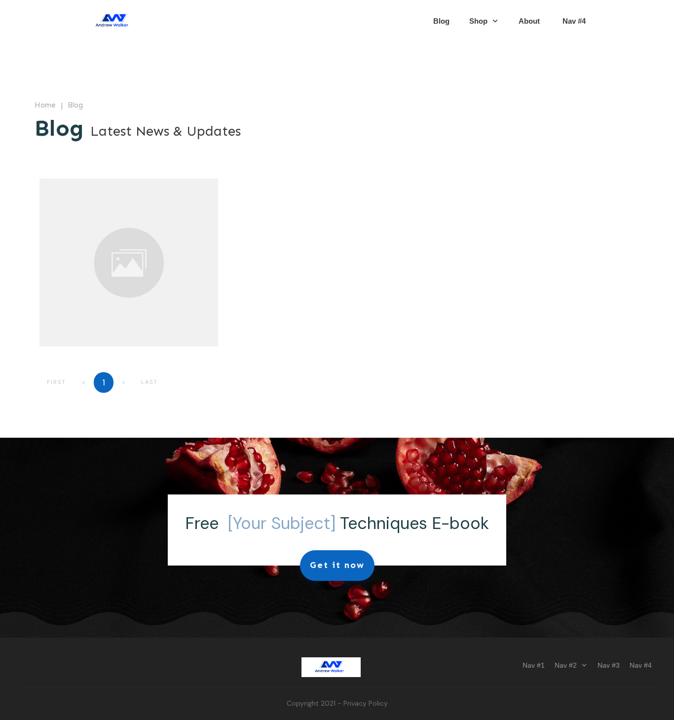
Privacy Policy (365, 703)
